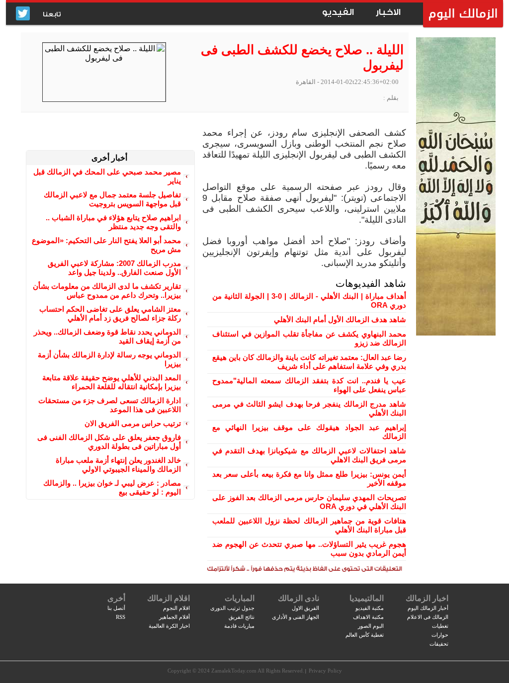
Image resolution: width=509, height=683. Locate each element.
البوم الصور (371, 626)
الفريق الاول (305, 608)
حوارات (439, 635)
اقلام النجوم (176, 608)
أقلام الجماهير (174, 617)
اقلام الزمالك (168, 598)
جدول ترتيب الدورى (232, 608)
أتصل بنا (116, 608)
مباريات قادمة (239, 626)
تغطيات (440, 626)
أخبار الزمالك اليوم (428, 608)
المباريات (239, 598)
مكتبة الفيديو (369, 608)
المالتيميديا (366, 598)
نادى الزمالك (298, 598)
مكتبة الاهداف (368, 617)
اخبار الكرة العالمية (169, 626)
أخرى (116, 598)
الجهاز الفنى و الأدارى (295, 617)
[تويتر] (23, 14)
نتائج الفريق (241, 617)
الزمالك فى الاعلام (427, 617)
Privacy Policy (325, 671)
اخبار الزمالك (427, 598)
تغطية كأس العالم (364, 635)
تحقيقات (438, 644)
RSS (120, 617)
